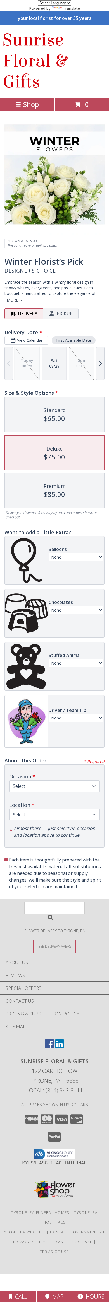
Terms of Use (54, 1251)
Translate (71, 8)
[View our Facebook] (49, 1046)
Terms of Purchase (71, 1241)
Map (56, 1296)
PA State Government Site (78, 1231)
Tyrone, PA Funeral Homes (40, 1212)
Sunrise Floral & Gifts (35, 61)
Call (19, 1296)
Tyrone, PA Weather (23, 1231)
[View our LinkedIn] (59, 1046)
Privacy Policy (29, 1241)
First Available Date (73, 340)
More (12, 300)
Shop (31, 104)
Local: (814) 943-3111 (54, 1090)
